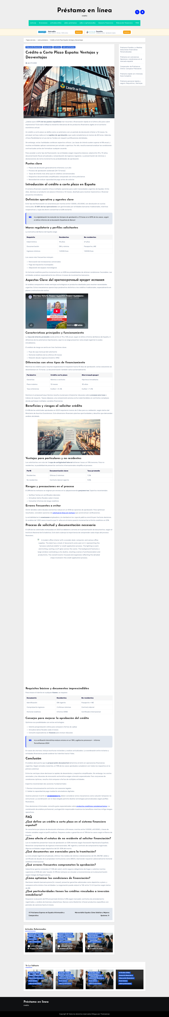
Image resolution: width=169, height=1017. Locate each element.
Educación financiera (124, 23)
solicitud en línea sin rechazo (64, 513)
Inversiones (43, 23)
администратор (36, 946)
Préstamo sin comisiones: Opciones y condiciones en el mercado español (131, 59)
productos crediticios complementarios (91, 806)
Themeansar (105, 1014)
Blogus (94, 1014)
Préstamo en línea (84, 10)
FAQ (137, 23)
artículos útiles (55, 23)
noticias (33, 23)
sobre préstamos (70, 23)
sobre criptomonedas (88, 23)
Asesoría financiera (105, 23)
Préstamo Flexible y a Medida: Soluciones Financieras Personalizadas (131, 50)
